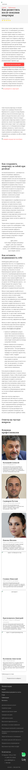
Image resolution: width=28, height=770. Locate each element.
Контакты (4, 700)
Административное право (9, 711)
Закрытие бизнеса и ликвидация (11, 736)
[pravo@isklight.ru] (3, 760)
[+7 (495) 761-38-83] (3, 757)
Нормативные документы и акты (11, 692)
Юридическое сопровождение (10, 743)
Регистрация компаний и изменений (12, 728)
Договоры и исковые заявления (11, 725)
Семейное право (6, 708)
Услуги (4, 689)
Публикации (5, 697)
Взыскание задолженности (9, 721)
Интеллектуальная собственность (11, 740)
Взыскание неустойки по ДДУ (10, 746)
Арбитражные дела (7, 718)
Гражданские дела (7, 715)
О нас (3, 695)
